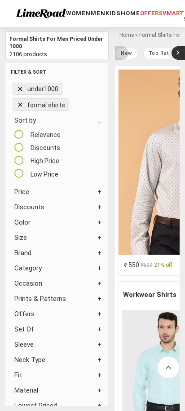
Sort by (25, 120)
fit (18, 375)
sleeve (24, 344)
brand (22, 253)
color (22, 222)
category (28, 268)
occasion (28, 283)
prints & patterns (40, 299)
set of (24, 329)
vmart (173, 13)
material (26, 390)
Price (21, 192)
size (20, 238)
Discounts (29, 207)
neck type (29, 360)
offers (151, 13)
